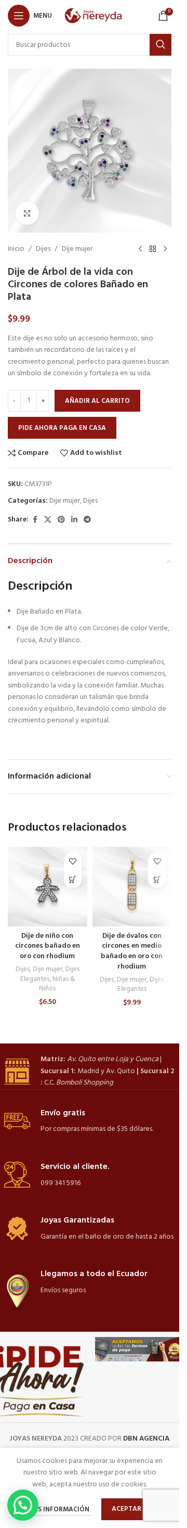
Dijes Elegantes (140, 984)
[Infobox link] (90, 1071)
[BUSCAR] (160, 45)
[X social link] (48, 520)
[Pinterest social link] (61, 520)
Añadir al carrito (97, 401)
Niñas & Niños (57, 984)
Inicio (16, 249)
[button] (73, 879)
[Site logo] (95, 16)
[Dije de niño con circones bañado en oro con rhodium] (47, 886)
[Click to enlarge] (27, 213)
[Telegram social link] (87, 520)
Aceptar (126, 1509)
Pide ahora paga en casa (62, 428)
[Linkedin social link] (74, 520)
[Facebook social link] (35, 520)
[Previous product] (140, 249)
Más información (59, 1509)
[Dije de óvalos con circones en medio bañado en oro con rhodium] (132, 886)
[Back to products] (152, 249)
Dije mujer (77, 249)
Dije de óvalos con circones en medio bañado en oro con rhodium (132, 951)
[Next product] (165, 249)
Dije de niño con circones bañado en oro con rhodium (47, 946)
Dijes (43, 249)
